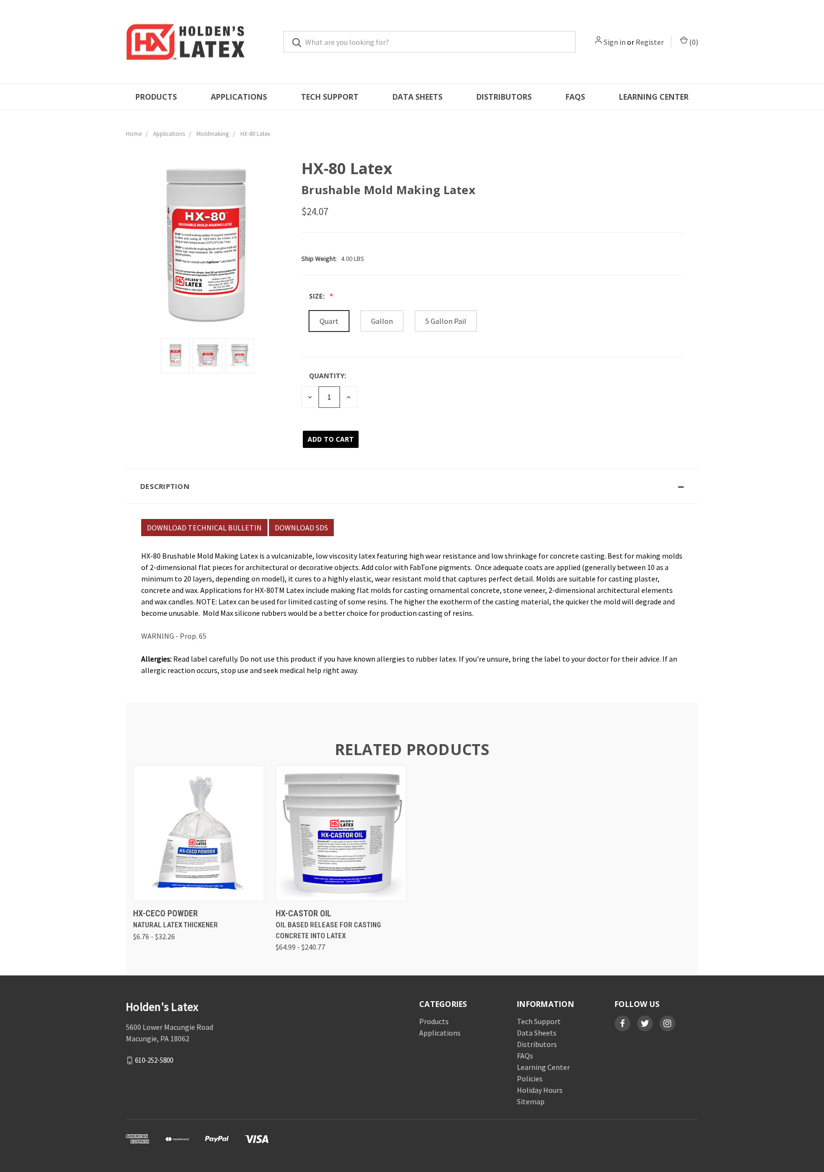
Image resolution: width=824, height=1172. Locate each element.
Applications (239, 97)
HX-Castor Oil (303, 913)
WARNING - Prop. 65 (173, 636)
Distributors (504, 97)
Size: (318, 296)
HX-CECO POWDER (165, 913)
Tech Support (330, 97)
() (693, 42)
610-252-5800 (154, 1060)
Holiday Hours (540, 1090)
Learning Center (654, 97)
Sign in (615, 42)
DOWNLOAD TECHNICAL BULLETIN (204, 527)
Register (650, 42)
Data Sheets (417, 97)
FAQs (575, 97)
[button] (412, 486)
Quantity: (327, 375)
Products (156, 97)
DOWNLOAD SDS (301, 527)
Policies (530, 1078)
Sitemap (531, 1101)
